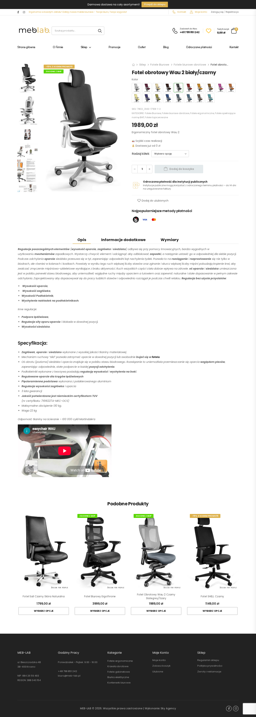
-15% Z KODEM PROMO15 (205, 515)
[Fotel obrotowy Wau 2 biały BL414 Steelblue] (189, 98)
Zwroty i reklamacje (209, 671)
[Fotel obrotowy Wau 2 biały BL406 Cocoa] (168, 88)
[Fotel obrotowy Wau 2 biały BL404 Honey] (199, 88)
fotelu (156, 357)
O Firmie (58, 47)
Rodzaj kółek (140, 154)
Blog (166, 47)
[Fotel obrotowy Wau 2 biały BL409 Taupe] (199, 98)
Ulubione (157, 671)
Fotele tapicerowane (156, 117)
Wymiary (170, 239)
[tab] (82, 240)
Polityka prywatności (209, 666)
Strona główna (26, 47)
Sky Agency (168, 708)
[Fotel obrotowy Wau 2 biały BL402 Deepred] (189, 88)
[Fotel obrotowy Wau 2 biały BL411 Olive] (157, 98)
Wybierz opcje (43, 611)
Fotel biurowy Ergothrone (100, 596)
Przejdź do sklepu (154, 4)
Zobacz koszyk (161, 666)
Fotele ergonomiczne (202, 113)
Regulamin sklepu (208, 660)
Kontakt (181, 11)
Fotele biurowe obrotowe (190, 64)
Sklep (84, 47)
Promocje (115, 47)
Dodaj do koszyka (181, 169)
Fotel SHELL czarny (212, 596)
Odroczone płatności (199, 47)
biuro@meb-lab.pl (69, 675)
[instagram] (24, 12)
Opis (81, 239)
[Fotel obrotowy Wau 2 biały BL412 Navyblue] (147, 98)
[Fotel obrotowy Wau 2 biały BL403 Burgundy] (147, 88)
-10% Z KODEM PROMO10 (59, 66)
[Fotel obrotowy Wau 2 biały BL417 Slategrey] (178, 98)
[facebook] (18, 12)
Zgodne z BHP (53, 71)
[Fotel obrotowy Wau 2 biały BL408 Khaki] (210, 88)
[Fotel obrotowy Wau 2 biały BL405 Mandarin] (231, 88)
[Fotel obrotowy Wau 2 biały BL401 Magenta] (220, 88)
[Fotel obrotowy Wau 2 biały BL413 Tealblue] (210, 98)
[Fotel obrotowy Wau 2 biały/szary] (136, 88)
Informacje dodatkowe (123, 239)
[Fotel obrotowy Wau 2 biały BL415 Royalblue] (168, 98)
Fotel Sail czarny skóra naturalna (43, 596)
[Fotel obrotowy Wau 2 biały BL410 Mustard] (136, 98)
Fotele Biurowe (159, 64)
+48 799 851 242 (67, 671)
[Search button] (100, 30)
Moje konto (200, 11)
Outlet (141, 47)
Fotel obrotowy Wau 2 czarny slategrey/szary (156, 596)
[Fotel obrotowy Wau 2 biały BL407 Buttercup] (157, 88)
